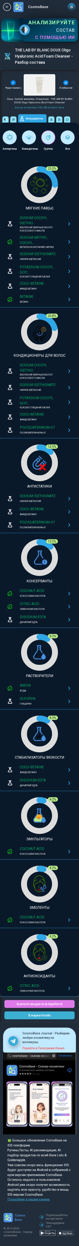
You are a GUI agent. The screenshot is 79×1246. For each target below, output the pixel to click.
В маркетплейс (39, 1015)
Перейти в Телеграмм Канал (43, 1048)
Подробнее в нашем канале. (28, 1199)
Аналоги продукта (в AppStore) (39, 1004)
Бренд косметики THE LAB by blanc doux (39, 107)
